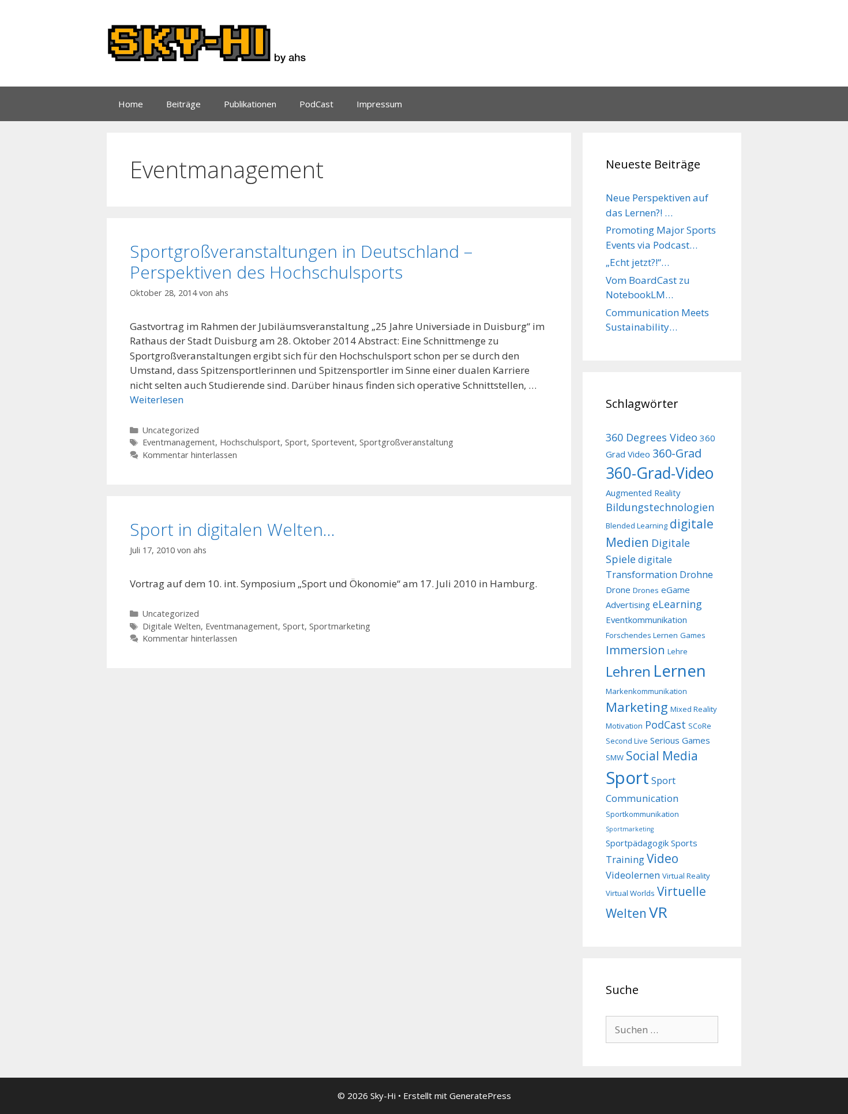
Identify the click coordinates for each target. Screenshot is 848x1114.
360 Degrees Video (651, 437)
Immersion (635, 650)
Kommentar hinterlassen (189, 454)
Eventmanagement (178, 442)
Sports (684, 843)
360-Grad (676, 453)
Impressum (379, 104)
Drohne (696, 574)
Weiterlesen (156, 399)
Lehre (677, 651)
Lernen (679, 670)
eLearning (677, 604)
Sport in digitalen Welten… (232, 529)
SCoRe (699, 726)
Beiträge (183, 104)
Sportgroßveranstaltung (406, 442)
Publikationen (250, 104)
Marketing (637, 707)
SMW (615, 757)
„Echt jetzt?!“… (637, 262)
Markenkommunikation (646, 691)
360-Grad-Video (660, 473)
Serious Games (680, 740)
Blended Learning (636, 525)
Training (625, 859)
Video (662, 858)
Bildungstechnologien (660, 507)
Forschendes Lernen (642, 635)
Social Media (662, 756)
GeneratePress (480, 1095)
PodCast (316, 104)
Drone (618, 589)
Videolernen (633, 875)
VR (658, 912)
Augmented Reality (643, 492)
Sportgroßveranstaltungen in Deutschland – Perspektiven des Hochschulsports (301, 261)
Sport (296, 442)
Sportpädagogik (637, 843)
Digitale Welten (171, 626)
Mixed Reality (693, 709)
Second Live (627, 741)
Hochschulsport (250, 442)
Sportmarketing (339, 626)
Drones (646, 590)
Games (693, 635)
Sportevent (333, 442)
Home (130, 104)
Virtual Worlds (630, 893)
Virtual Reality (686, 876)
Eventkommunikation (646, 619)
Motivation (624, 726)
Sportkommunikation (642, 814)
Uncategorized (170, 430)
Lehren (628, 671)
